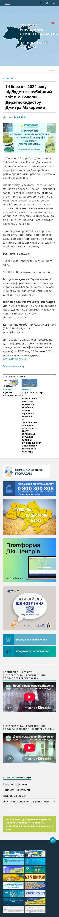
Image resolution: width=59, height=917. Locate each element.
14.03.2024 (20, 117)
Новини (8, 78)
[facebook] (41, 3)
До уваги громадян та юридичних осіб (29, 801)
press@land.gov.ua (15, 359)
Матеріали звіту (14, 366)
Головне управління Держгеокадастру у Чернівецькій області (39, 36)
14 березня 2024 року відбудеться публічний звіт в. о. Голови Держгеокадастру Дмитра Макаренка (28, 97)
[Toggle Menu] (7, 3)
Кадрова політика (15, 784)
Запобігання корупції (17, 790)
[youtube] (47, 3)
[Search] (53, 3)
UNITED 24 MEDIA (14, 795)
